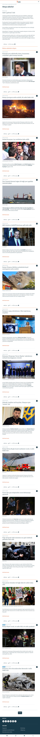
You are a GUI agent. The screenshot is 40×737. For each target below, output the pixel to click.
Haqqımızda (4, 728)
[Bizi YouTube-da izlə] (24, 735)
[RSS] (13, 721)
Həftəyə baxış (22, 730)
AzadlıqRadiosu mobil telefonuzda (8, 730)
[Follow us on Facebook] (3, 721)
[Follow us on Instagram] (6, 721)
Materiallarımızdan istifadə (7, 732)
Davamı (20, 712)
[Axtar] (33, 735)
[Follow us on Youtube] (11, 721)
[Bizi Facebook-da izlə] (7, 735)
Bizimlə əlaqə (22, 728)
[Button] (5, 44)
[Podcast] (15, 721)
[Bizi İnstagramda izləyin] (15, 735)
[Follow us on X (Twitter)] (8, 721)
